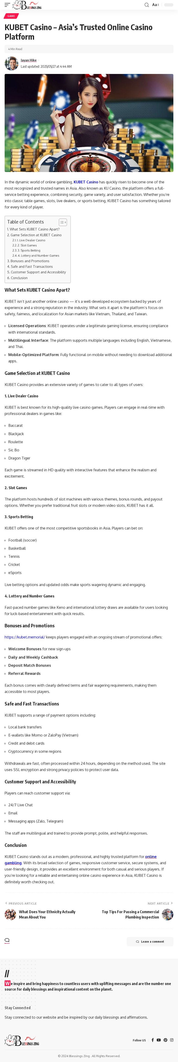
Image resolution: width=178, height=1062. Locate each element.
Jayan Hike (29, 60)
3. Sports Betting (29, 250)
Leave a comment (152, 941)
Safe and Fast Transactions (32, 266)
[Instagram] (171, 1040)
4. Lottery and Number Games (38, 255)
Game (11, 16)
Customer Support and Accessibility (38, 272)
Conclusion (19, 278)
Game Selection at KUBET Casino (36, 235)
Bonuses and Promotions (30, 261)
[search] (146, 5)
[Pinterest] (165, 1040)
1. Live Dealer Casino (31, 240)
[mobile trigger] (9, 5)
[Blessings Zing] (27, 5)
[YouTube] (159, 1040)
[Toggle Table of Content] (60, 222)
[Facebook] (153, 1040)
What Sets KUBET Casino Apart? (35, 229)
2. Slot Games (27, 245)
